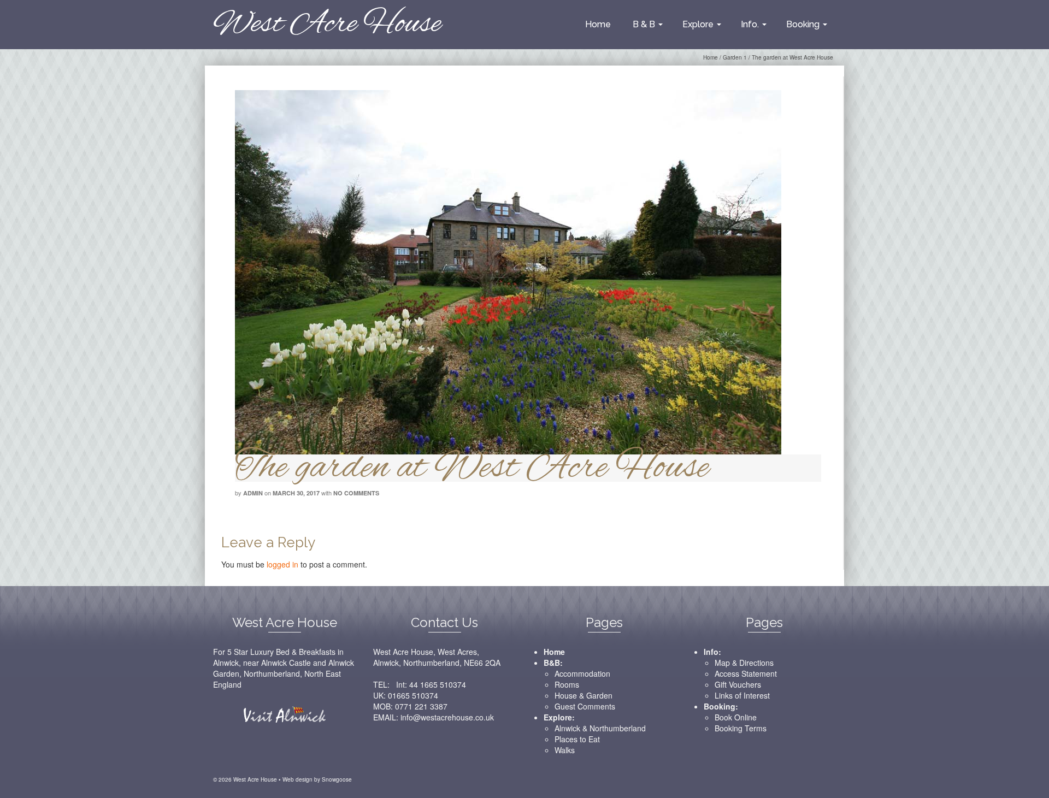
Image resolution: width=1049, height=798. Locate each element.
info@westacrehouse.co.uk (447, 717)
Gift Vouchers (738, 684)
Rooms (567, 684)
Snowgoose (337, 779)
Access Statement (746, 673)
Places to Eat (577, 739)
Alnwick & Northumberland (600, 728)
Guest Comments (585, 706)
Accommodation (582, 673)
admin (253, 493)
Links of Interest (742, 695)
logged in (282, 564)
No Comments (356, 493)
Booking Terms (741, 728)
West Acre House (327, 24)
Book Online (736, 717)
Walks (565, 749)
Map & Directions (744, 662)
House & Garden (583, 695)
